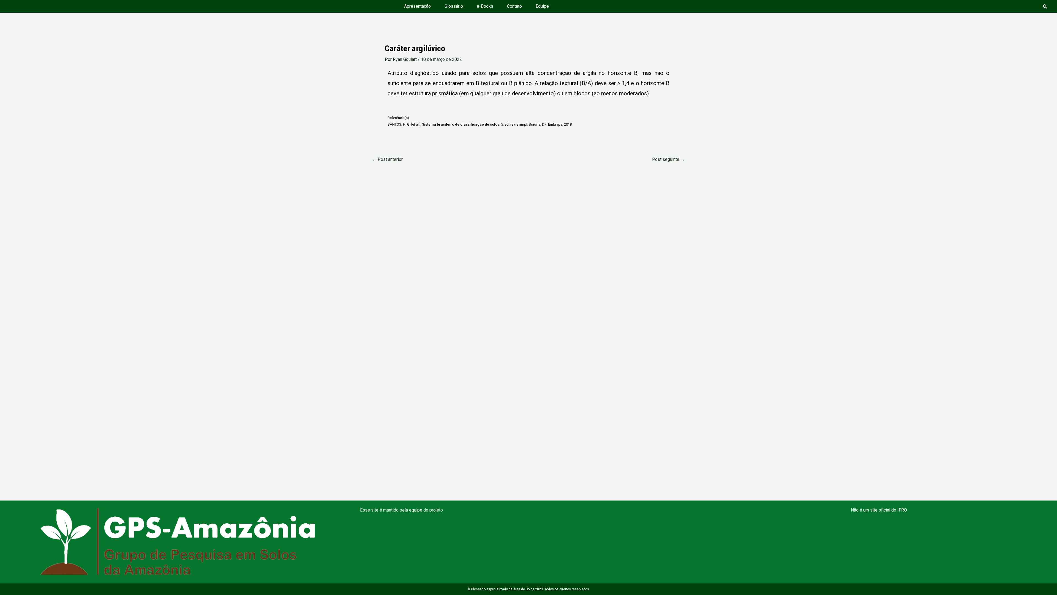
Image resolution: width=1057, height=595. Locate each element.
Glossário (454, 6)
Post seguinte (668, 159)
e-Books (485, 6)
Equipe (542, 6)
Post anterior (387, 159)
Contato (514, 6)
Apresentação (417, 6)
